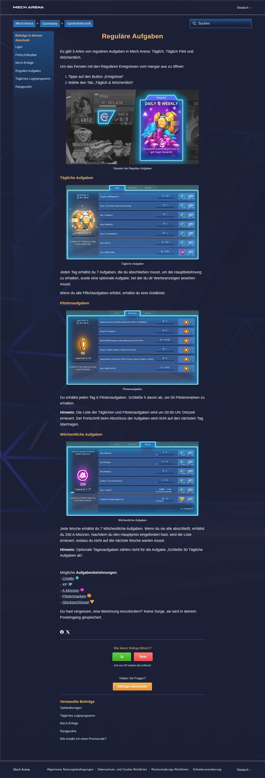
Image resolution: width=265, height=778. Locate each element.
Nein (143, 656)
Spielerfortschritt (79, 23)
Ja (122, 656)
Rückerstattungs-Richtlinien (170, 769)
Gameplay (50, 23)
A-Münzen (70, 590)
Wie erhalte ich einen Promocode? (83, 738)
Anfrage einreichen (132, 686)
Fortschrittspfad (25, 55)
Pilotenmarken (74, 596)
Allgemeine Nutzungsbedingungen (70, 769)
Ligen (19, 47)
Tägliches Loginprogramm (33, 78)
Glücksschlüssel (75, 602)
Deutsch (243, 7)
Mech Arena (24, 23)
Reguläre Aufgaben (28, 70)
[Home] (28, 7)
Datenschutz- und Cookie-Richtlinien (122, 769)
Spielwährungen (71, 707)
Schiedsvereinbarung (207, 769)
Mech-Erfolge (24, 62)
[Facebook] (62, 632)
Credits (68, 578)
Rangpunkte (23, 86)
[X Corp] (68, 632)
